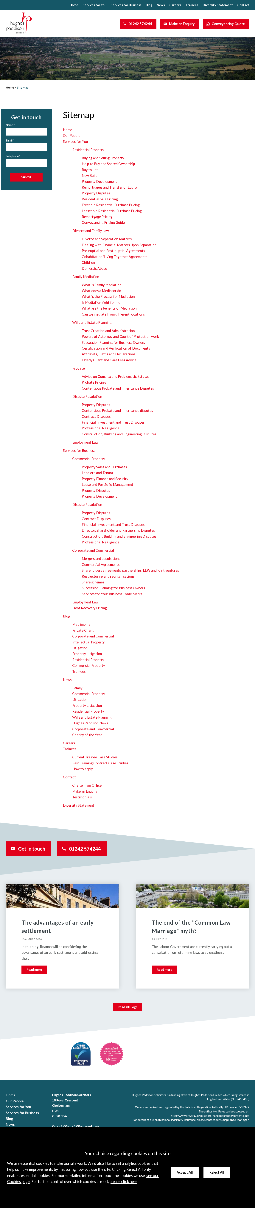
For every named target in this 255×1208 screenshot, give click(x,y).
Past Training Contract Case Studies (100, 763)
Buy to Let (90, 170)
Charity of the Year (87, 735)
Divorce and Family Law (90, 231)
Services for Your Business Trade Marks (112, 594)
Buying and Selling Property (103, 158)
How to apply (82, 769)
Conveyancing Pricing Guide (103, 222)
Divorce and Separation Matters (107, 239)
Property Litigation (87, 654)
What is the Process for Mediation (108, 296)
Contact (243, 5)
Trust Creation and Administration (108, 331)
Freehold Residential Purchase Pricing (111, 205)
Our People (71, 135)
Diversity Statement (218, 5)
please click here (123, 1181)
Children (88, 262)
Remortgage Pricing (97, 217)
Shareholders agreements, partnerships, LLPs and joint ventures (130, 570)
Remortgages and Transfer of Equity (110, 187)
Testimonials (82, 797)
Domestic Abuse (94, 268)
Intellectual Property (88, 642)
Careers (175, 5)
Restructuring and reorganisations (108, 576)
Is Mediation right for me (101, 302)
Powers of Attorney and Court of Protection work (120, 336)
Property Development (99, 181)
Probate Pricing (94, 382)
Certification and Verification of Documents (116, 348)
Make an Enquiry (182, 24)
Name (9, 125)
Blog (149, 5)
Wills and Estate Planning (91, 322)
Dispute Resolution (87, 396)
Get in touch (31, 849)
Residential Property (88, 150)
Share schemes (93, 582)
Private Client (83, 630)
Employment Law (85, 442)
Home (74, 5)
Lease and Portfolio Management (107, 484)
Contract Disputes (96, 416)
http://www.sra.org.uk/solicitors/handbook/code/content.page (210, 1115)
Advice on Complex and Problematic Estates (115, 376)
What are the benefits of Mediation (109, 308)
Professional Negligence (100, 428)
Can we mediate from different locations (113, 314)
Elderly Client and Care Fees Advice (109, 360)
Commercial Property (88, 459)
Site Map (23, 87)
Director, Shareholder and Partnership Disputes (118, 530)
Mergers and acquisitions (101, 559)
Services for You (94, 5)
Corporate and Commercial (93, 550)
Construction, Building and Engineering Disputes (119, 434)
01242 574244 (140, 24)
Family (77, 688)
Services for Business (126, 5)
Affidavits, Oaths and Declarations (108, 354)
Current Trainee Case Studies (94, 757)
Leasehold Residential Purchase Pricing (112, 211)
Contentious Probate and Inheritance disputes (117, 410)
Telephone (12, 156)
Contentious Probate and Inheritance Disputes (118, 388)
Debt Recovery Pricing (89, 608)
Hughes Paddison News (90, 723)
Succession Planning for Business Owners (113, 342)
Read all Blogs (127, 1007)
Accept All (185, 1172)
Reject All (216, 1172)
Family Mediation (85, 277)
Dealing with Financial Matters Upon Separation (119, 245)
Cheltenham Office (87, 785)
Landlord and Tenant (97, 473)
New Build (89, 175)
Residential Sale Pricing (100, 199)
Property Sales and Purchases (104, 467)
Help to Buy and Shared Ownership (108, 164)
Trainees (192, 5)
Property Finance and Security (105, 479)
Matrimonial (81, 624)
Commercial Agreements (100, 564)
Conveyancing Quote (228, 24)
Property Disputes (96, 193)
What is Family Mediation (101, 285)
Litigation (80, 648)
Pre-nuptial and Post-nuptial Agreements (113, 251)
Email (9, 140)
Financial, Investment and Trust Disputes (113, 422)
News (161, 5)
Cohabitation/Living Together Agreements (114, 257)
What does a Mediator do (101, 291)
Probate (78, 368)
